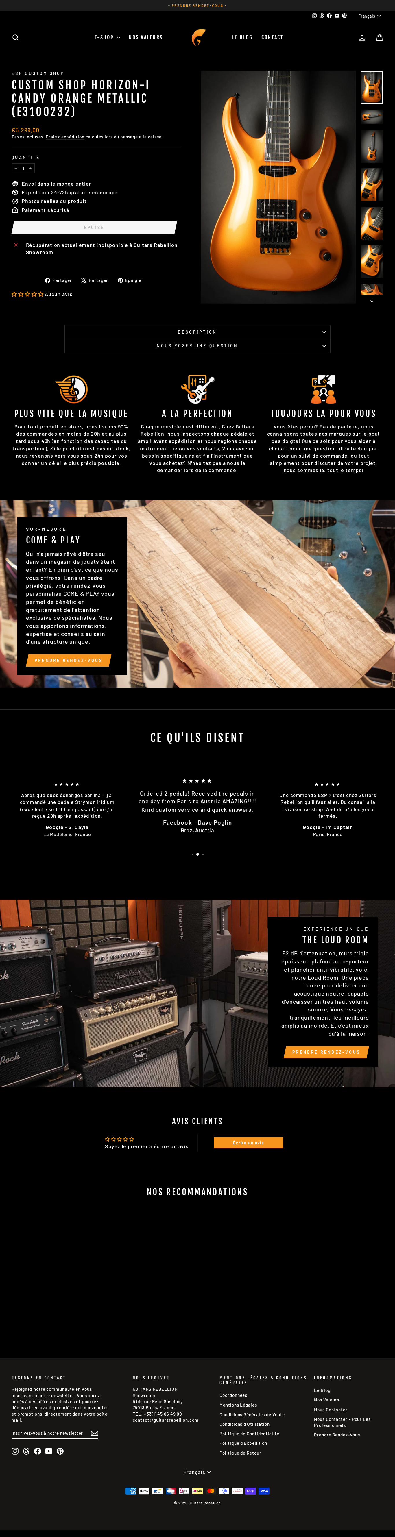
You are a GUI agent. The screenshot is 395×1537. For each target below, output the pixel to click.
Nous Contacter (331, 1409)
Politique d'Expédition (243, 1443)
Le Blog (242, 37)
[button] (28, 294)
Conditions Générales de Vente (252, 1414)
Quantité (26, 157)
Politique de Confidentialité (249, 1433)
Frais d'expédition (65, 136)
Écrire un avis (248, 1142)
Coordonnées (233, 1395)
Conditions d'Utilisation (244, 1424)
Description (197, 332)
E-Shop (105, 37)
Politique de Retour (240, 1452)
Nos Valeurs (146, 37)
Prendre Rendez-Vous (69, 660)
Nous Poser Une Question (197, 345)
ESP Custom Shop (38, 73)
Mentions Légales (238, 1404)
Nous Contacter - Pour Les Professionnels (342, 1422)
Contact (272, 37)
